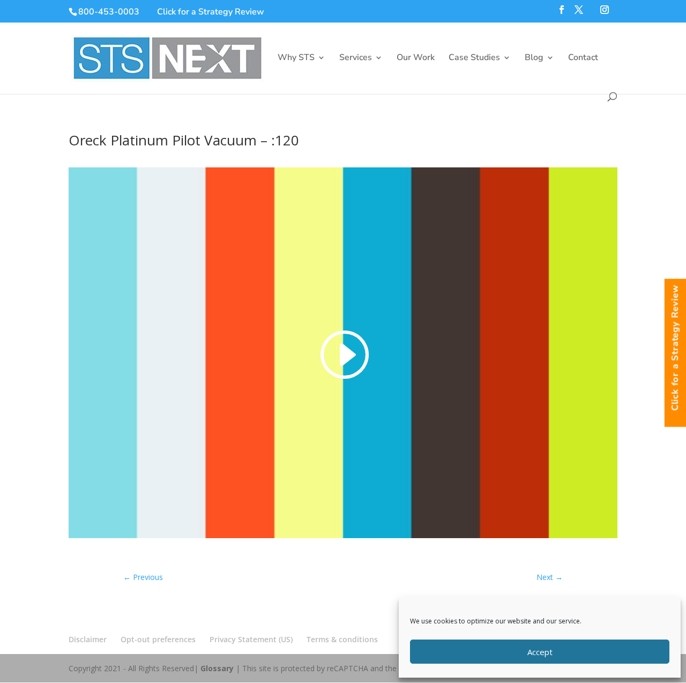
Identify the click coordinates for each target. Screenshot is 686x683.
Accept (540, 652)
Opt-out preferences (158, 639)
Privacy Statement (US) (251, 639)
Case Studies (474, 58)
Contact (583, 58)
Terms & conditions (342, 639)
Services (355, 58)
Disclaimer (88, 639)
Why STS (296, 58)
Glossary (217, 668)
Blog (534, 58)
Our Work (416, 58)
